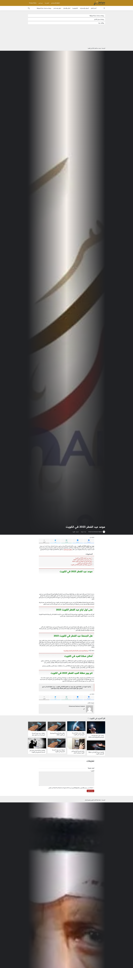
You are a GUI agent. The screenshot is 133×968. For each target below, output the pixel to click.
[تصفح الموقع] (104, 8)
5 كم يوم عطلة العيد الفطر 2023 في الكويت (81, 564)
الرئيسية (103, 48)
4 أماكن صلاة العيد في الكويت (84, 563)
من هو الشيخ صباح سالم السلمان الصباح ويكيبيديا (76, 650)
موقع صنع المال (68, 549)
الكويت (73, 531)
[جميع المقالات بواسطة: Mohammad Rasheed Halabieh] (89, 709)
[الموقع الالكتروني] (84, 709)
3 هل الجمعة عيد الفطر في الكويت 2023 (82, 561)
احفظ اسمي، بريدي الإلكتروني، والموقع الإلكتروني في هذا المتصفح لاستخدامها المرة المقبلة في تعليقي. (70, 787)
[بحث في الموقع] (28, 8)
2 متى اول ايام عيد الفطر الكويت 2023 (82, 559)
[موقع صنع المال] (99, 3)
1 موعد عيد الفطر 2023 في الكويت (83, 558)
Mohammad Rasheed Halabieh (95, 531)
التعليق (92, 770)
